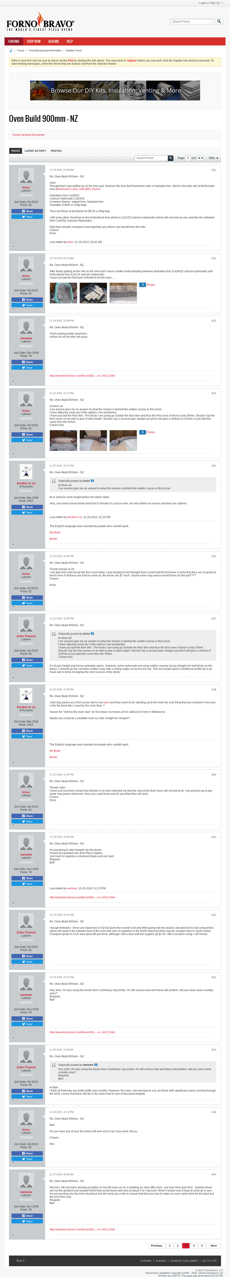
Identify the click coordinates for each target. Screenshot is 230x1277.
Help (70, 41)
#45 (214, 1174)
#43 (214, 1049)
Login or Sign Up (209, 3)
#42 (214, 977)
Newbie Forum (74, 50)
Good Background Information (45, 50)
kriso (26, 187)
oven (106, 702)
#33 (214, 320)
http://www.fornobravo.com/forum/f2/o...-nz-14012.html (82, 375)
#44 (214, 1112)
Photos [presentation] (56, 150)
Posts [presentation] (15, 150)
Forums (13, 41)
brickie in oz (26, 483)
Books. (54, 538)
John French (26, 636)
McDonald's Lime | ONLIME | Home (77, 189)
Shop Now (34, 41)
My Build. (55, 532)
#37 (214, 618)
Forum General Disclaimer (29, 134)
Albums (53, 41)
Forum (20, 50)
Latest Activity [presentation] (35, 150)
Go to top (209, 1260)
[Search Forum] (219, 22)
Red (19, 1260)
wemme (26, 338)
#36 (214, 556)
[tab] (15, 151)
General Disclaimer (184, 1260)
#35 (214, 465)
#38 (214, 689)
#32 (214, 258)
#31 (214, 170)
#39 (214, 774)
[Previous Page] (199, 158)
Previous (156, 1245)
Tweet (28, 216)
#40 (214, 837)
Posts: (24, 205)
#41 (214, 915)
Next (214, 1245)
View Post (92, 481)
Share (29, 211)
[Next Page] (202, 158)
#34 (214, 393)
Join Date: (20, 202)
